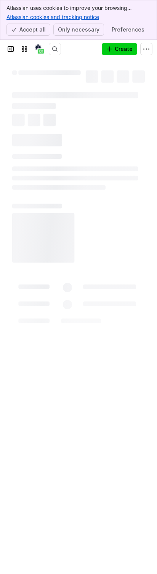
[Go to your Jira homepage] (40, 49)
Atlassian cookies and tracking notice (52, 17)
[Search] (55, 49)
